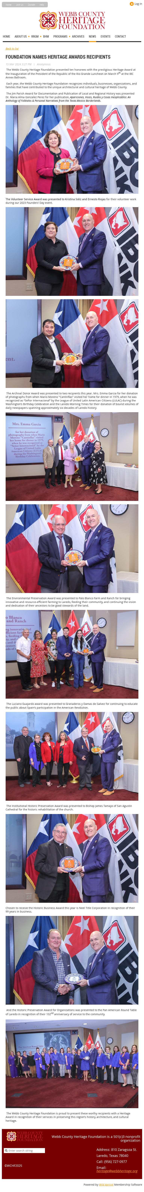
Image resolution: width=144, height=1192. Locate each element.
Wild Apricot (106, 1184)
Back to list (12, 48)
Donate (31, 4)
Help (42, 4)
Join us (19, 4)
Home (8, 4)
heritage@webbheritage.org (117, 1171)
